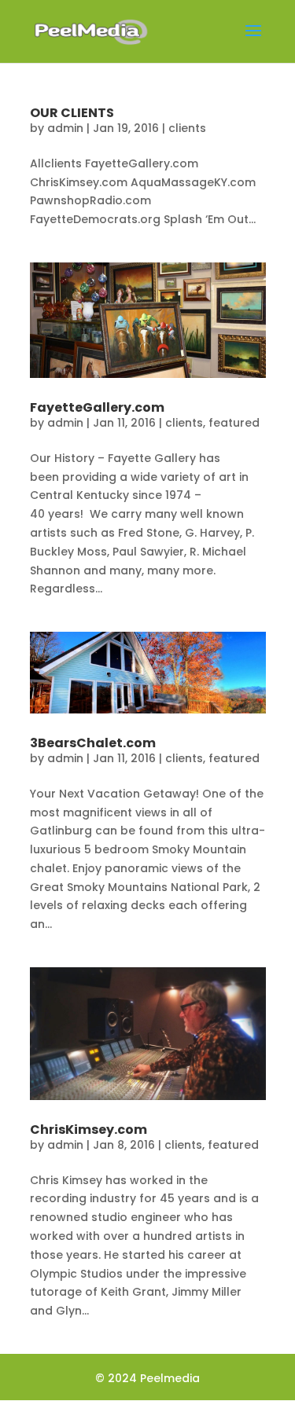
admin (65, 128)
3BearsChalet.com (93, 743)
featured (234, 423)
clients (187, 128)
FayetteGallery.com (97, 407)
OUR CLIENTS (72, 113)
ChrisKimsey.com (88, 1129)
